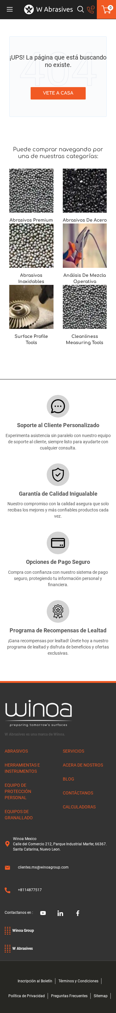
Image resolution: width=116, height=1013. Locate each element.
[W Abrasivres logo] (48, 9)
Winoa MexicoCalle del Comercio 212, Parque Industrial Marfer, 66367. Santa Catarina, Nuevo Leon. (60, 844)
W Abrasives (22, 948)
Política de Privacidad (26, 996)
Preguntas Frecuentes (69, 996)
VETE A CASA (58, 93)
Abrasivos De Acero (85, 220)
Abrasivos (16, 751)
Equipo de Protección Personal (18, 791)
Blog (68, 778)
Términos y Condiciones (78, 981)
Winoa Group (23, 930)
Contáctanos (78, 792)
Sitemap (101, 996)
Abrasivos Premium (31, 220)
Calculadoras (79, 806)
